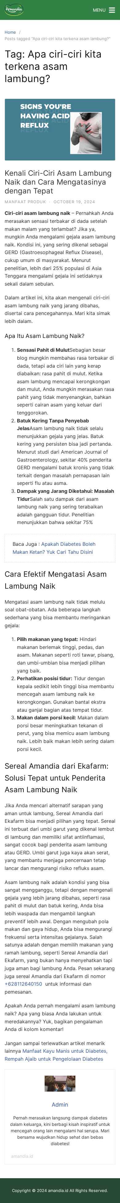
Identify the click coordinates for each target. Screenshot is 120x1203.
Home (10, 32)
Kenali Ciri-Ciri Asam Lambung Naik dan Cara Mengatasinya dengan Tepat (58, 182)
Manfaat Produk (25, 201)
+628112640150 (23, 984)
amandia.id (22, 1156)
